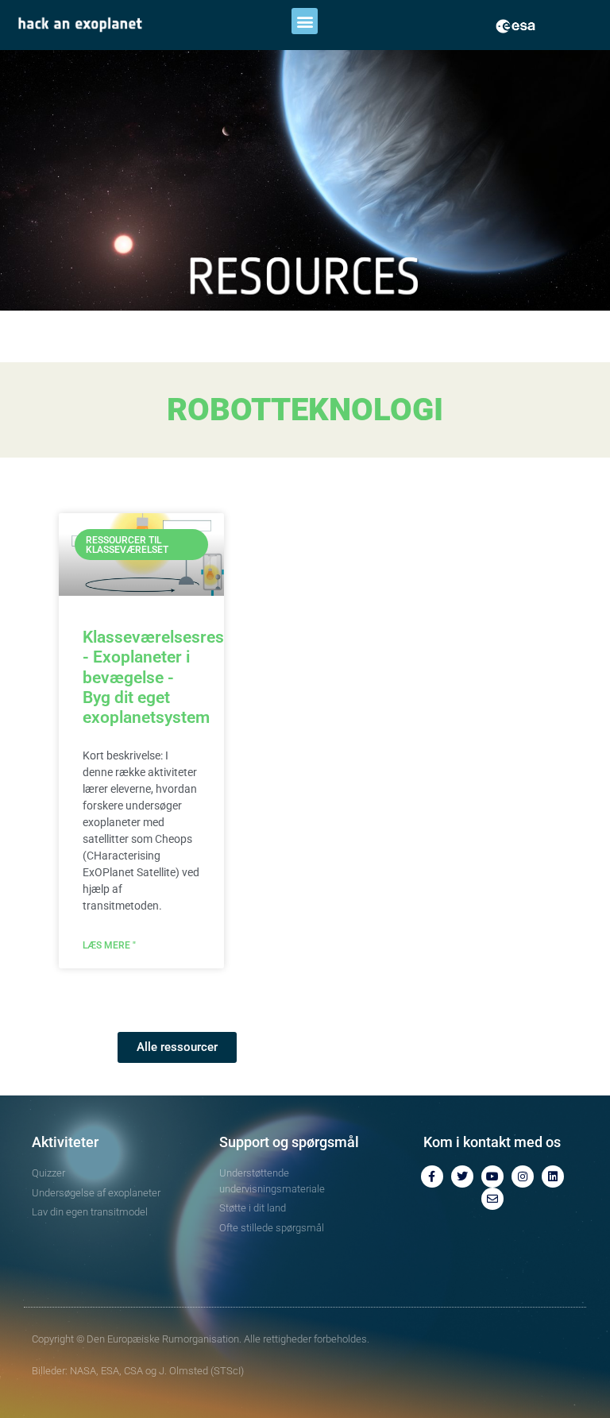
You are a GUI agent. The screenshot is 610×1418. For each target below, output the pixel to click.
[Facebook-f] (432, 1176)
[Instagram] (523, 1176)
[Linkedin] (553, 1176)
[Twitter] (462, 1176)
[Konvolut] (492, 1199)
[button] (304, 21)
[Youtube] (492, 1176)
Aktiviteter (65, 1142)
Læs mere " (109, 945)
